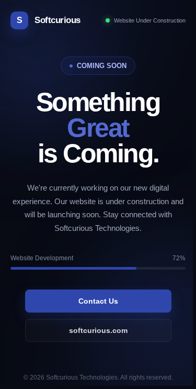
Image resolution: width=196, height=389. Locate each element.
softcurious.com (98, 330)
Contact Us (98, 301)
